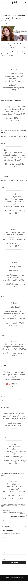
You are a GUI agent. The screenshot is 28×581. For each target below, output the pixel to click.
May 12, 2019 (14, 213)
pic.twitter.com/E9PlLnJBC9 (14, 280)
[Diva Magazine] (14, 2)
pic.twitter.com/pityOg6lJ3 (14, 456)
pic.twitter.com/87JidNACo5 (14, 319)
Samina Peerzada (21, 504)
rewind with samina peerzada (10, 504)
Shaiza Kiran (4, 23)
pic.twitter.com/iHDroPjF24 (14, 239)
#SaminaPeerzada (18, 416)
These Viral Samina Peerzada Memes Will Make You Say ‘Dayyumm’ (13, 17)
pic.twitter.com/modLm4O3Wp (14, 114)
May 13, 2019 (14, 246)
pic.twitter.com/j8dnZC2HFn (14, 206)
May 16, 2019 (14, 463)
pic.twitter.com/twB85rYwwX (14, 380)
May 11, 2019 (14, 121)
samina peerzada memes (6, 505)
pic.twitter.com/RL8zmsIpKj (14, 491)
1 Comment (6, 526)
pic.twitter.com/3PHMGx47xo (14, 349)
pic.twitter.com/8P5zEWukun (14, 160)
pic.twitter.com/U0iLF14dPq (14, 419)
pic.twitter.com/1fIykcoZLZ (14, 81)
